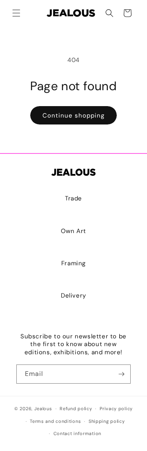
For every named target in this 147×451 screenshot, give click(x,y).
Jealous (43, 408)
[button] (16, 13)
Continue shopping (73, 115)
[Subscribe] (121, 374)
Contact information (77, 433)
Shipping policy (107, 421)
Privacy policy (116, 408)
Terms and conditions (55, 421)
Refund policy (76, 408)
